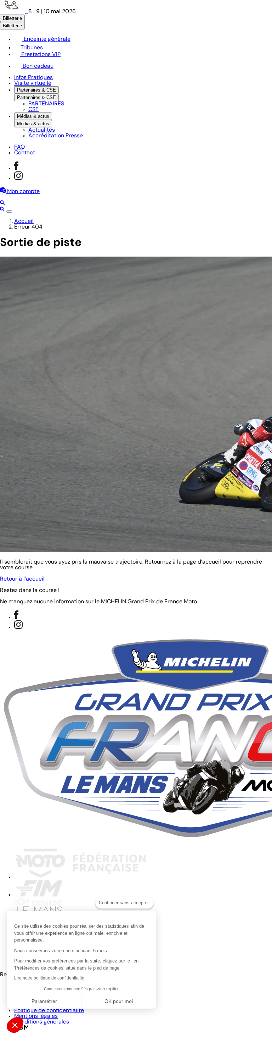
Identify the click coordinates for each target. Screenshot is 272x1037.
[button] (14, 1024)
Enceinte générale (46, 39)
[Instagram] (18, 178)
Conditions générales (41, 1022)
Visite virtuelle (32, 83)
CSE (33, 110)
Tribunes (31, 48)
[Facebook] (16, 168)
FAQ (19, 147)
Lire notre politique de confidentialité (49, 978)
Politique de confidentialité (49, 1011)
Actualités (41, 130)
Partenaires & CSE (36, 90)
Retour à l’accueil (22, 579)
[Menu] (9, 211)
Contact (24, 153)
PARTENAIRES (46, 104)
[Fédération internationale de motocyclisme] (38, 895)
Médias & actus (33, 116)
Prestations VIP (40, 54)
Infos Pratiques (33, 78)
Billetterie (12, 18)
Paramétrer (44, 1001)
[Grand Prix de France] (14, 12)
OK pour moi (118, 1001)
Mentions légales (36, 1016)
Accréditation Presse (55, 136)
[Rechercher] (2, 204)
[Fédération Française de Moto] (80, 877)
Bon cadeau (37, 66)
